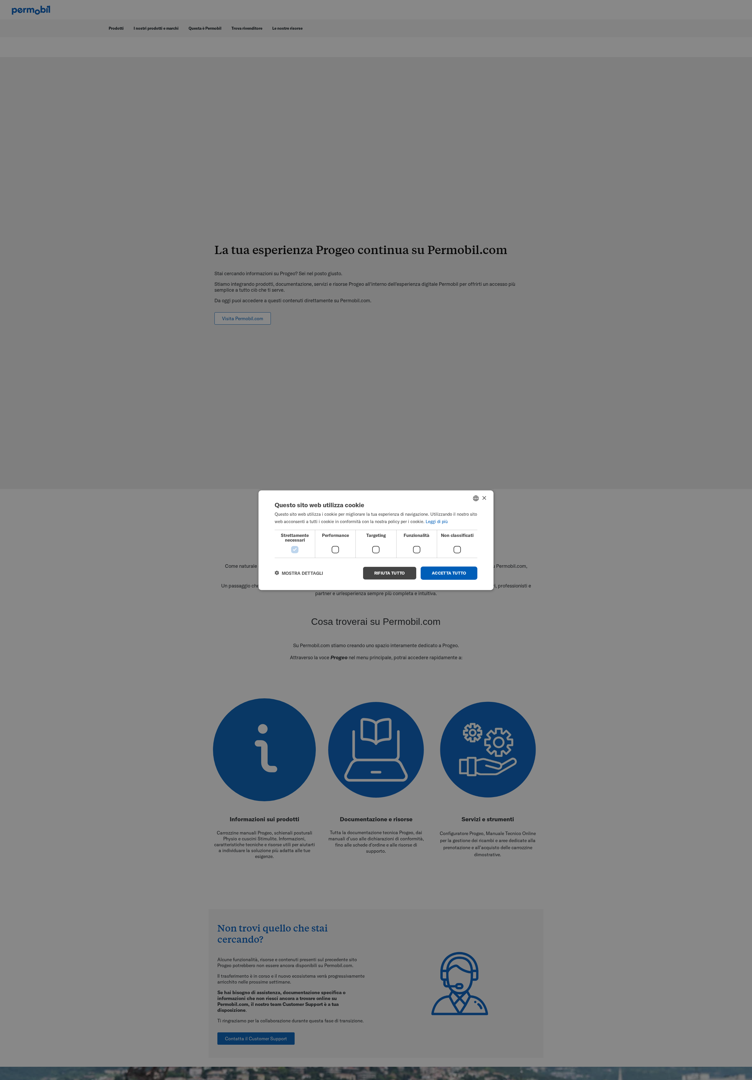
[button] (299, 573)
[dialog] (376, 540)
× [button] (484, 498)
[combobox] (476, 498)
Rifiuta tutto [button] (389, 572)
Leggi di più (437, 521)
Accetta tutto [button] (449, 572)
